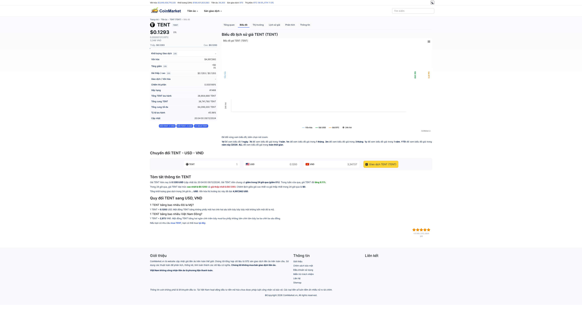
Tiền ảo (164, 19)
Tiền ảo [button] (191, 10)
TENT (192, 164)
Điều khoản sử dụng (303, 270)
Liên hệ (296, 278)
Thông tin (305, 24)
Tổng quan (229, 24)
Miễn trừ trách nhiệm (303, 274)
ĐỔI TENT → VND (167, 126)
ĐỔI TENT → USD (184, 126)
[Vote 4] (425, 230)
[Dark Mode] (432, 2)
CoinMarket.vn (290, 295)
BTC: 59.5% (258, 3)
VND (312, 164)
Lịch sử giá (274, 24)
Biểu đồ (187, 19)
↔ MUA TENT (201, 126)
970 (241, 3)
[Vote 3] (421, 230)
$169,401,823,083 (201, 3)
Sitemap (297, 282)
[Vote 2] (418, 230)
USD (252, 164)
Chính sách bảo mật (303, 265)
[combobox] (413, 10)
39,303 (222, 3)
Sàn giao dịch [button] (212, 10)
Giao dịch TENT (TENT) (382, 164)
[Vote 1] (414, 230)
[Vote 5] (428, 230)
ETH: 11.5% (269, 3)
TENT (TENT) (175, 19)
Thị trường (258, 24)
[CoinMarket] (166, 11)
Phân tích (290, 24)
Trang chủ (154, 19)
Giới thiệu (297, 261)
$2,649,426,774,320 (167, 3)
